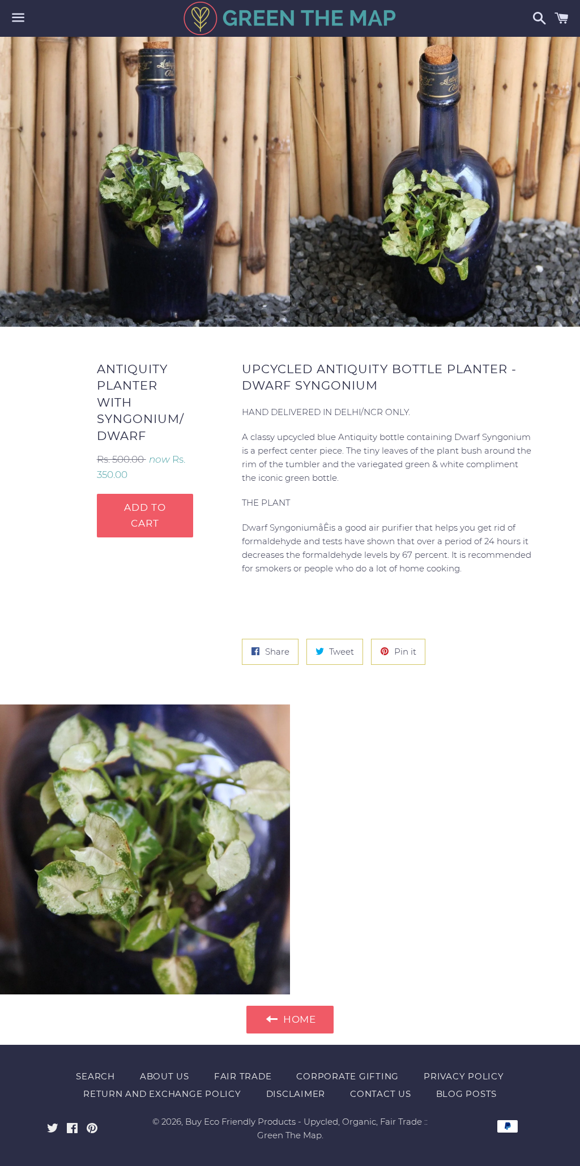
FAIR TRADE (243, 1076)
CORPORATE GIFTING (347, 1076)
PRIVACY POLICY (464, 1076)
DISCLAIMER (296, 1093)
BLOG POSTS (466, 1093)
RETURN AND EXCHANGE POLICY (162, 1093)
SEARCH (95, 1076)
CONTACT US (380, 1093)
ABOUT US (164, 1076)
